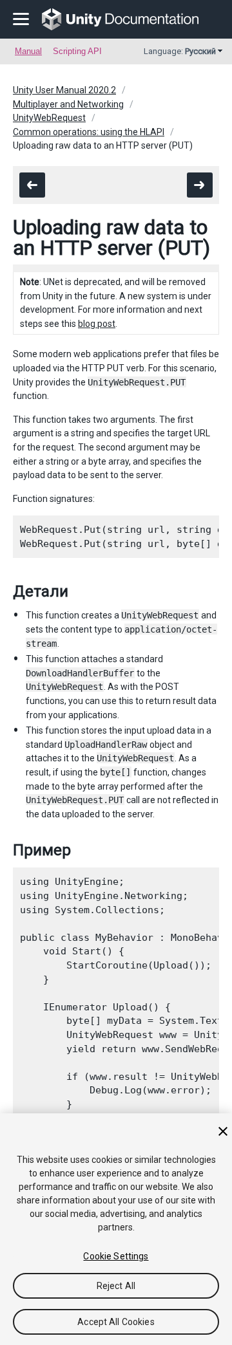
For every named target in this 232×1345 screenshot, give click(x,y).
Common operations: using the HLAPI (88, 132)
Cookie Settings (115, 1256)
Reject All (116, 1286)
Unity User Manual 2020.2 (64, 90)
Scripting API (77, 51)
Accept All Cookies (116, 1322)
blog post (96, 324)
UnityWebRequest (49, 118)
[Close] (223, 1131)
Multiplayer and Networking (68, 104)
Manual (28, 51)
